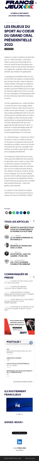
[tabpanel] (19, 405)
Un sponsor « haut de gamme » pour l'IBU (20, 255)
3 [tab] (19, 414)
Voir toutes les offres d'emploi (22, 381)
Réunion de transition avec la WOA (21, 247)
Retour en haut (30, 458)
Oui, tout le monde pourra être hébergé (20, 263)
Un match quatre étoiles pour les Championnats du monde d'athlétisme (22, 229)
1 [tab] (16, 414)
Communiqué (9, 49)
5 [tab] (22, 414)
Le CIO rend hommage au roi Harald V (21, 239)
